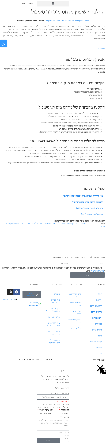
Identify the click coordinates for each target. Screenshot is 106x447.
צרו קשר (101, 49)
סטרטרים (98, 324)
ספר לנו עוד (64, 417)
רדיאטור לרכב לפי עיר (75, 303)
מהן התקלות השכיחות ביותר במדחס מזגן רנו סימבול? (82, 196)
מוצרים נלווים (97, 330)
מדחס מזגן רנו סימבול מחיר (25, 223)
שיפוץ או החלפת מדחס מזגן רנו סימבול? (87, 202)
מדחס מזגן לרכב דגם (60, 223)
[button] (53, 3)
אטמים (57, 294)
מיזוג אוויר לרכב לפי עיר (75, 295)
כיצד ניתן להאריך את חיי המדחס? (89, 208)
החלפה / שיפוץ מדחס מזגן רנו (56, 21)
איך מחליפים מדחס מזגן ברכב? (53, 309)
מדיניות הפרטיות (97, 271)
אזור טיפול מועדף (46, 410)
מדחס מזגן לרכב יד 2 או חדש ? (53, 341)
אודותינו (99, 300)
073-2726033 (27, 3)
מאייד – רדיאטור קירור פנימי (53, 332)
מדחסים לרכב (96, 312)
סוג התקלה (64, 410)
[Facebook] (16, 292)
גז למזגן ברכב (76, 328)
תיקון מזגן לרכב (96, 306)
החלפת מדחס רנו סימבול (89, 223)
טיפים (99, 336)
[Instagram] (10, 292)
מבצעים (99, 348)
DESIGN (99, 360)
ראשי (87, 21)
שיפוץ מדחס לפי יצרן (76, 21)
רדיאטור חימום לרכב (75, 312)
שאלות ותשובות (96, 342)
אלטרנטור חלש (54, 317)
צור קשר (98, 354)
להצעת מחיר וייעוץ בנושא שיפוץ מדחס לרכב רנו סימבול (79, 221)
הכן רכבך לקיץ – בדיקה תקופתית (53, 324)
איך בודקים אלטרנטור (55, 301)
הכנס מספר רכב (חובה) (60, 393)
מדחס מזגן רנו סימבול (43, 223)
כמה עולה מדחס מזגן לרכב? (92, 214)
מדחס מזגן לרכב (74, 223)
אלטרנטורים (97, 318)
